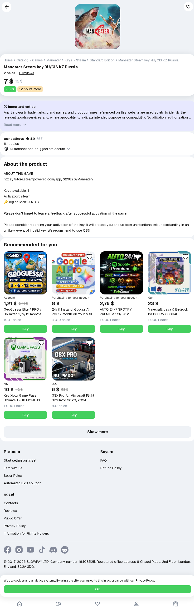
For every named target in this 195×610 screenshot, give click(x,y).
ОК (97, 589)
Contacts (11, 503)
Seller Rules (13, 475)
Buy (25, 329)
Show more (97, 431)
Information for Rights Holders (26, 533)
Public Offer (13, 518)
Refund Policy (111, 468)
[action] (136, 604)
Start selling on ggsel (20, 460)
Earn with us (13, 468)
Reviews (10, 511)
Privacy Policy (15, 526)
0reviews (26, 73)
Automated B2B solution (22, 483)
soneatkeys (14, 139)
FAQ (103, 460)
